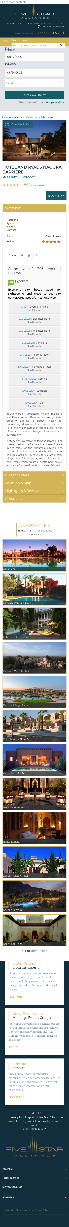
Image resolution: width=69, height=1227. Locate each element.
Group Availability (55, 102)
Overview (13, 208)
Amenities (13, 499)
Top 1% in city (34, 320)
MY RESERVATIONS (53, 26)
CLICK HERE (15, 1097)
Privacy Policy (42, 1210)
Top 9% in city (34, 404)
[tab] (34, 208)
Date (9, 48)
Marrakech (49, 117)
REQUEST (14, 1047)
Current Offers (17, 475)
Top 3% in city (34, 392)
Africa (18, 117)
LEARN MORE (16, 997)
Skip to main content (12, 2)
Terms (31, 1210)
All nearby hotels (34, 951)
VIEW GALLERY (20, 124)
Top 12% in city (34, 308)
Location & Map (18, 483)
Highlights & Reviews (22, 491)
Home (6, 117)
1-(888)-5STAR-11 (49, 33)
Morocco (31, 117)
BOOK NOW (56, 195)
